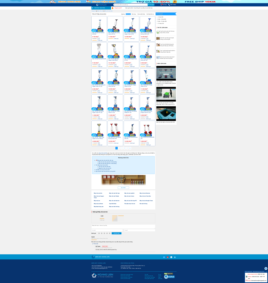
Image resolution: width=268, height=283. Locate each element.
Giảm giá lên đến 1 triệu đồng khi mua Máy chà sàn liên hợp (128, 8)
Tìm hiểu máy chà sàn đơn (102, 165)
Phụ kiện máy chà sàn (129, 203)
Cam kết (146, 274)
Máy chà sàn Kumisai (145, 193)
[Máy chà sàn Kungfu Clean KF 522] (131, 51)
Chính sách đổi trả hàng (125, 278)
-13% (115, 90)
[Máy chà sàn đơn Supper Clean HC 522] (131, 77)
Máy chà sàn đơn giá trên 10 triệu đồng (107, 163)
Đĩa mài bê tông (143, 203)
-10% (131, 64)
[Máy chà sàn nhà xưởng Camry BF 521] (115, 25)
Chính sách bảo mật (149, 275)
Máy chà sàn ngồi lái (129, 193)
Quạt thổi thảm (112, 203)
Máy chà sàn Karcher (114, 200)
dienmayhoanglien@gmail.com (258, 280)
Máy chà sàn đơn (98, 193)
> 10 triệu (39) (160, 23)
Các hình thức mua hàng (150, 277)
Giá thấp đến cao (150, 14)
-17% (147, 143)
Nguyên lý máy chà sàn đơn (105, 168)
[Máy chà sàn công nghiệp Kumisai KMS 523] (147, 25)
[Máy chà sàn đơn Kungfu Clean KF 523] (147, 77)
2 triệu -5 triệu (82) (161, 19)
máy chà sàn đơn (103, 153)
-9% (98, 117)
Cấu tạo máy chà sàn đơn (104, 166)
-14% (99, 64)
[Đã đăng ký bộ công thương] (169, 278)
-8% (98, 143)
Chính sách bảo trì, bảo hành (126, 277)
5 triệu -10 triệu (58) (162, 21)
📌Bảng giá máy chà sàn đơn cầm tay (104, 160)
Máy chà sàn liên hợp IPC (130, 200)
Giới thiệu (160, 278)
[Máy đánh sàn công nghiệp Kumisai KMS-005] (115, 129)
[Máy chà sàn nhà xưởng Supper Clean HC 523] (99, 103)
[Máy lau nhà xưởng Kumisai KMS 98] (131, 129)
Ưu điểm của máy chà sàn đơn (103, 169)
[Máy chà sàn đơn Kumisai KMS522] (99, 25)
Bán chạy (134, 14)
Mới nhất (128, 14)
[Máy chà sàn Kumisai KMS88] (99, 51)
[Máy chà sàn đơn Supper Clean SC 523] (115, 103)
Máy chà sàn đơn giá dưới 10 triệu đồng (108, 162)
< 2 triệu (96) (160, 17)
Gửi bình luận (116, 233)
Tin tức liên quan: (162, 27)
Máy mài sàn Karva (98, 203)
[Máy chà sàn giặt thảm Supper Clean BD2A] (115, 51)
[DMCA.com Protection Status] (168, 274)
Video (159, 277)
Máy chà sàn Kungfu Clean (146, 200)
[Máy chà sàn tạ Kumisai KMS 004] (147, 129)
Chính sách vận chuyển (125, 275)
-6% (147, 38)
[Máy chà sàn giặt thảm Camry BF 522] (147, 51)
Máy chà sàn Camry (129, 196)
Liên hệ (159, 275)
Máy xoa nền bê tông (114, 206)
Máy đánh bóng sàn (98, 206)
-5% (147, 90)
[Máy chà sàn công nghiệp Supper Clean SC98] (131, 25)
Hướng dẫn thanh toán (149, 278)
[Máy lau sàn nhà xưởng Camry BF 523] (115, 77)
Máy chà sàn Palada (114, 196)
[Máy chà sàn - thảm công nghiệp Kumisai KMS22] (99, 129)
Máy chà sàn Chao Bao (145, 196)
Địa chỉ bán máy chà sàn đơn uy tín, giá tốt (105, 171)
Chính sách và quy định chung (127, 274)
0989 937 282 (125, 268)
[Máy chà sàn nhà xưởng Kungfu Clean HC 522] (147, 103)
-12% (98, 38)
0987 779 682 (132, 268)
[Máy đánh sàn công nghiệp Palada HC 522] (131, 103)
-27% (115, 64)
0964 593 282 (138, 268)
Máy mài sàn (97, 200)
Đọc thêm (123, 187)
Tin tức (159, 274)
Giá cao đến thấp (141, 14)
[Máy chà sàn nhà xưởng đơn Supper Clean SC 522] (99, 77)
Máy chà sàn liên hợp (114, 193)
